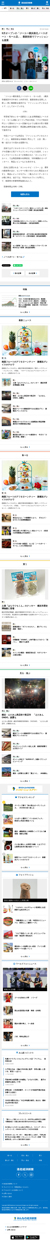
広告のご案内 (7, 1196)
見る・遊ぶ (20, 8)
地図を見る (25, 194)
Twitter (25, 1174)
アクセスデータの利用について (13, 1190)
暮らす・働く (35, 8)
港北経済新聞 (25, 3)
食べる (12, 8)
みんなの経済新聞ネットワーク (25, 1219)
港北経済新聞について (10, 1184)
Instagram (31, 1174)
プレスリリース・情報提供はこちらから (15, 1187)
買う (27, 8)
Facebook (18, 1174)
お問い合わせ (7, 1193)
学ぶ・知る (45, 8)
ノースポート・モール (13, 257)
